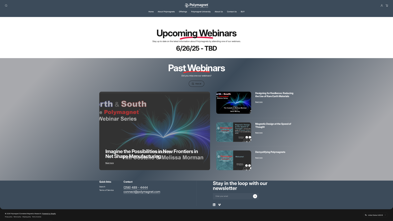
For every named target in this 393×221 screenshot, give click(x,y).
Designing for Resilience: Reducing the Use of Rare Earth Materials (274, 95)
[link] (136, 187)
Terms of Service (106, 190)
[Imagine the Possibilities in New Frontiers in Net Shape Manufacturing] (154, 131)
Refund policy (17, 216)
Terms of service (36, 216)
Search (102, 187)
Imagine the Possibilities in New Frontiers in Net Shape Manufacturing (151, 153)
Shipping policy (26, 216)
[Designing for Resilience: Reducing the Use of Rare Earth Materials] (233, 103)
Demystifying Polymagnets (270, 152)
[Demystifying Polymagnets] (233, 160)
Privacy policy (8, 216)
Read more (109, 163)
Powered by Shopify (49, 213)
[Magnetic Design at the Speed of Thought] (233, 132)
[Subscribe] (255, 196)
